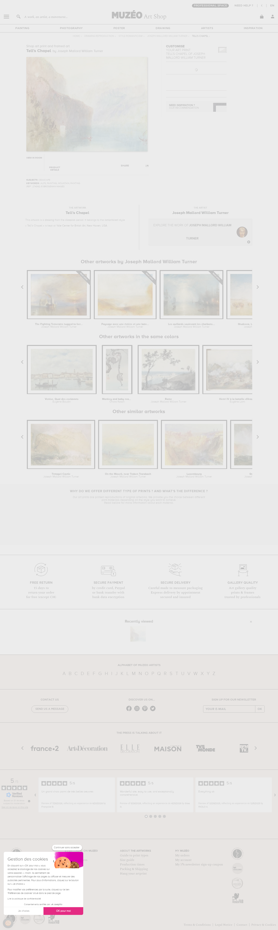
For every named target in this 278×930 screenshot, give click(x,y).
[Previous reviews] (35, 795)
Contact (241, 924)
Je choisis (23, 911)
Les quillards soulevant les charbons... (191, 325)
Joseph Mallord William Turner (167, 36)
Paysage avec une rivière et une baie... (125, 325)
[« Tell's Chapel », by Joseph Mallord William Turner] (138, 634)
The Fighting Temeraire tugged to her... (59, 325)
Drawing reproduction (99, 36)
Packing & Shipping (134, 869)
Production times (132, 864)
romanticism (111, 220)
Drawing (163, 28)
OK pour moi (63, 911)
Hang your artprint (133, 873)
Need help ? (244, 6)
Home (76, 36)
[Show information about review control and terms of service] (29, 801)
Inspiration (253, 28)
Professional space (210, 6)
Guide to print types (134, 855)
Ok (260, 709)
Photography (71, 28)
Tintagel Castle (61, 475)
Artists (207, 28)
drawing (49, 220)
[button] (8, 923)
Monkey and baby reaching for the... (117, 400)
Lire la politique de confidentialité (24, 899)
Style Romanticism (131, 36)
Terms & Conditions (197, 924)
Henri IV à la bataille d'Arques (237, 400)
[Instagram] (138, 711)
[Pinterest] (146, 711)
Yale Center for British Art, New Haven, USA (81, 225)
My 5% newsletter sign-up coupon (199, 864)
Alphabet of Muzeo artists (139, 665)
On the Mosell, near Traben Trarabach (128, 475)
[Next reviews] (275, 795)
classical (70, 220)
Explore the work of (192, 232)
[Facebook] (130, 711)
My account (183, 860)
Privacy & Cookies (263, 924)
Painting (22, 28)
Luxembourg (194, 475)
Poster (119, 28)
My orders (182, 855)
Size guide (127, 860)
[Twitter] (154, 711)
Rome (168, 400)
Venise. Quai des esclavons (61, 400)
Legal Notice (223, 924)
